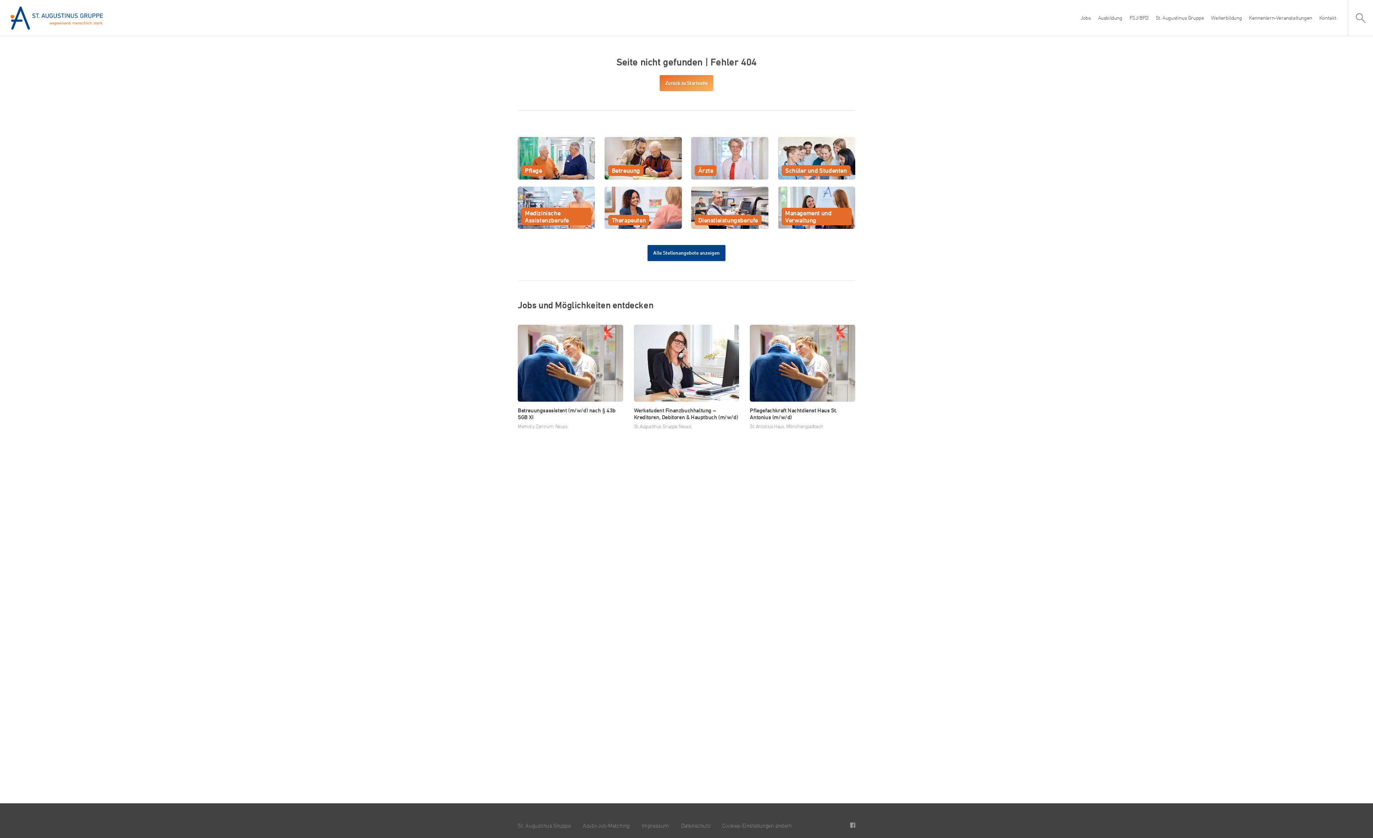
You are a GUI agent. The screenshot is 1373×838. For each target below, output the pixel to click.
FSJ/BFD (1139, 18)
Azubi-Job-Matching (606, 825)
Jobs (1086, 18)
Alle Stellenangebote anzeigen (686, 253)
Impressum (655, 825)
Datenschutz (695, 825)
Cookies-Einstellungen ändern (757, 825)
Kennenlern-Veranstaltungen (1280, 18)
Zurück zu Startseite (686, 83)
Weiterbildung (1226, 18)
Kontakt (1328, 18)
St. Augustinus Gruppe (1180, 18)
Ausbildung (1110, 18)
